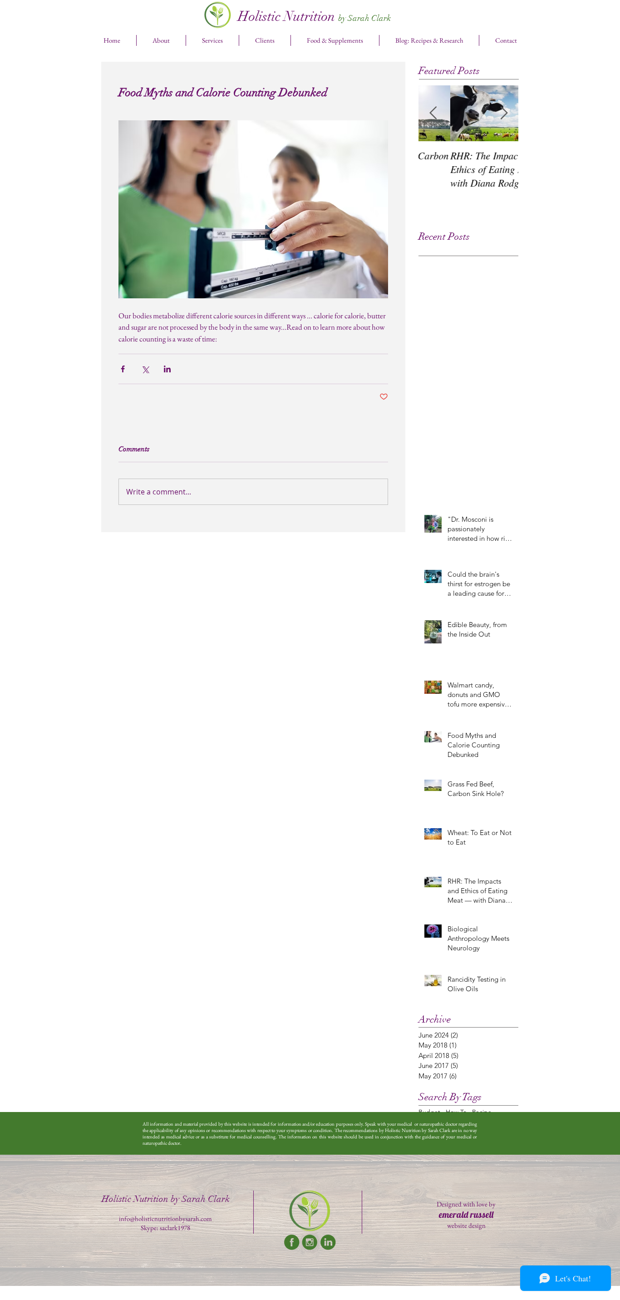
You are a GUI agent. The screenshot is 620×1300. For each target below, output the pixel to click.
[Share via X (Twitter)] (145, 369)
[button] (212, 40)
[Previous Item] (433, 113)
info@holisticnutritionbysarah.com (165, 1218)
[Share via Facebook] (122, 369)
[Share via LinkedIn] (167, 369)
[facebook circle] (291, 1242)
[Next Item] (504, 113)
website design (466, 1225)
